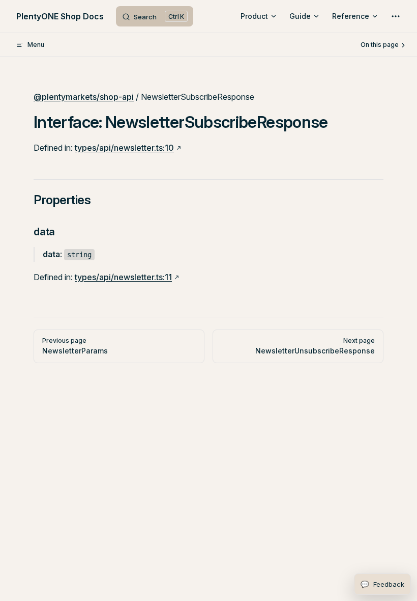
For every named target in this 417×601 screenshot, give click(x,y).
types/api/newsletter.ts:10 (124, 148)
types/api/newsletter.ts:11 (123, 277)
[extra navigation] (395, 16)
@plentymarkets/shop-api (84, 97)
